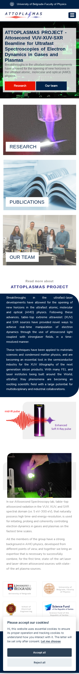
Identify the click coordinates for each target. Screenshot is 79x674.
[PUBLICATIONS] (39, 185)
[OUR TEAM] (39, 240)
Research (20, 86)
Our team (51, 86)
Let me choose (51, 641)
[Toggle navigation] (72, 15)
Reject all (39, 662)
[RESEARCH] (39, 129)
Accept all (39, 652)
